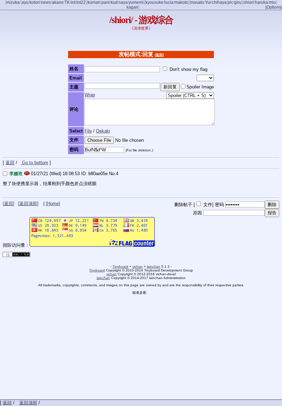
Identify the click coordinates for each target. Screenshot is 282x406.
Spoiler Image (200, 86)
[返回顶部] (28, 203)
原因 (197, 212)
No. (112, 173)
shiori (248, 2)
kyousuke (154, 2)
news (46, 2)
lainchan (153, 266)
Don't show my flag (188, 69)
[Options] (273, 7)
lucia (168, 2)
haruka (261, 2)
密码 (219, 204)
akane (58, 2)
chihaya (219, 2)
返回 (10, 162)
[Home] (53, 203)
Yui (208, 2)
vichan (137, 266)
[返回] (159, 55)
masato (197, 2)
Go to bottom (34, 162)
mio (272, 2)
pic (230, 2)
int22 (81, 2)
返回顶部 (28, 402)
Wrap (90, 94)
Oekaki (103, 130)
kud (114, 2)
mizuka (13, 2)
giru (237, 2)
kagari (132, 7)
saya (123, 2)
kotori (35, 2)
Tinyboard (120, 266)
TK (67, 2)
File (88, 130)
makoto (181, 2)
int (73, 2)
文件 (207, 204)
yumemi (136, 2)
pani (105, 2)
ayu (25, 2)
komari (94, 2)
